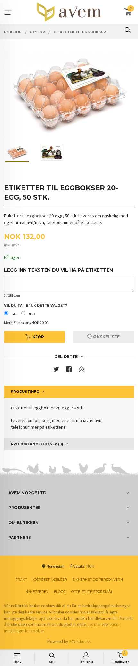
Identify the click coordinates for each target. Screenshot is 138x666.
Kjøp (38, 336)
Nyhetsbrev (36, 592)
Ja (14, 314)
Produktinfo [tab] (25, 392)
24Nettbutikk (80, 641)
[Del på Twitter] (56, 370)
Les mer (94, 624)
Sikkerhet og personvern (98, 580)
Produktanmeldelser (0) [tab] (37, 444)
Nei (32, 314)
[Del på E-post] (82, 370)
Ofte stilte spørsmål (92, 592)
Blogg (60, 592)
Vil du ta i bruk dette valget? (35, 305)
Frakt (21, 580)
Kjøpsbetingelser (49, 580)
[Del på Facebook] (69, 370)
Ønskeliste (106, 336)
